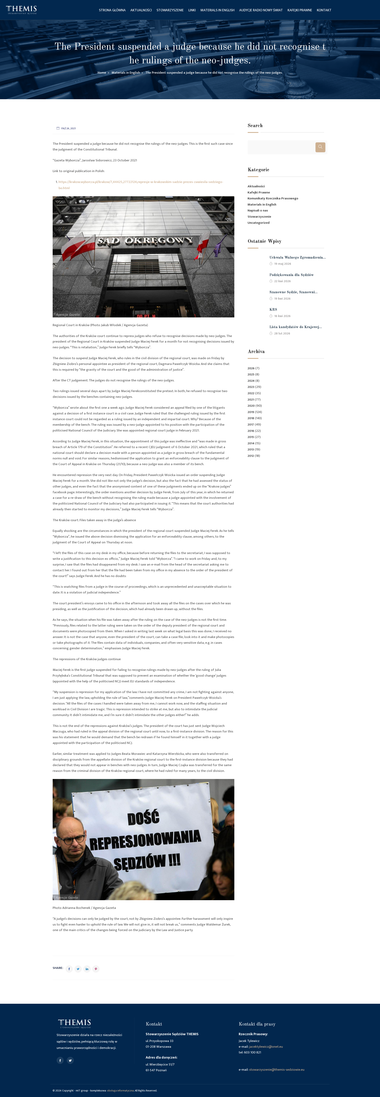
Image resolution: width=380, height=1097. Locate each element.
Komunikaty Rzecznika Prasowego (273, 198)
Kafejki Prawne (300, 10)
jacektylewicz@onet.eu (266, 1046)
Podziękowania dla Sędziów (291, 275)
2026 (251, 368)
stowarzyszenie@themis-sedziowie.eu (276, 1069)
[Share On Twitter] (78, 969)
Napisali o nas (258, 210)
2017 (251, 424)
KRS (273, 309)
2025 (251, 374)
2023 (251, 387)
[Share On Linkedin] (87, 969)
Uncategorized (259, 223)
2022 (251, 393)
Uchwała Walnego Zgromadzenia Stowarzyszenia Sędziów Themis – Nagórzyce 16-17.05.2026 (297, 258)
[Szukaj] (320, 147)
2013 (251, 449)
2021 (251, 399)
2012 (251, 456)
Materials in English (217, 10)
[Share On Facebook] (69, 969)
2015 (251, 437)
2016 (251, 431)
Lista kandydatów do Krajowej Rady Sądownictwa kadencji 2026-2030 (297, 327)
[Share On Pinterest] (95, 969)
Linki (192, 10)
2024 (251, 381)
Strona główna (112, 10)
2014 (251, 443)
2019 (251, 412)
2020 (251, 406)
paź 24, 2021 (68, 128)
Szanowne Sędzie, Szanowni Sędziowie (292, 292)
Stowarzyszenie (170, 10)
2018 (251, 418)
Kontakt (324, 10)
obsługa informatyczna (120, 1090)
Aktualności (141, 10)
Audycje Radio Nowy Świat (261, 10)
